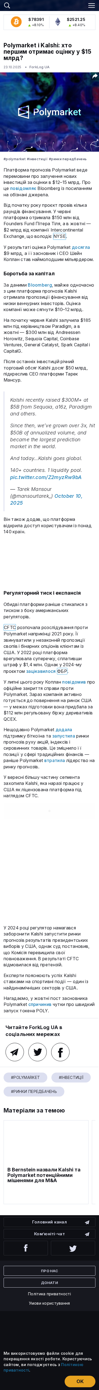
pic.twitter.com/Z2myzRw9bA (46, 477)
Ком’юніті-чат (49, 1233)
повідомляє (23, 188)
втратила (54, 760)
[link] (49, 4)
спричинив (40, 1004)
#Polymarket (15, 159)
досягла (81, 247)
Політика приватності (49, 1293)
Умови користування (49, 1303)
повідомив (74, 682)
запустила (63, 736)
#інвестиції (37, 159)
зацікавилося (41, 671)
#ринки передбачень (68, 159)
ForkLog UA (39, 67)
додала (64, 729)
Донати (49, 1282)
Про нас (49, 1271)
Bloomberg (40, 285)
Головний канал (49, 1222)
